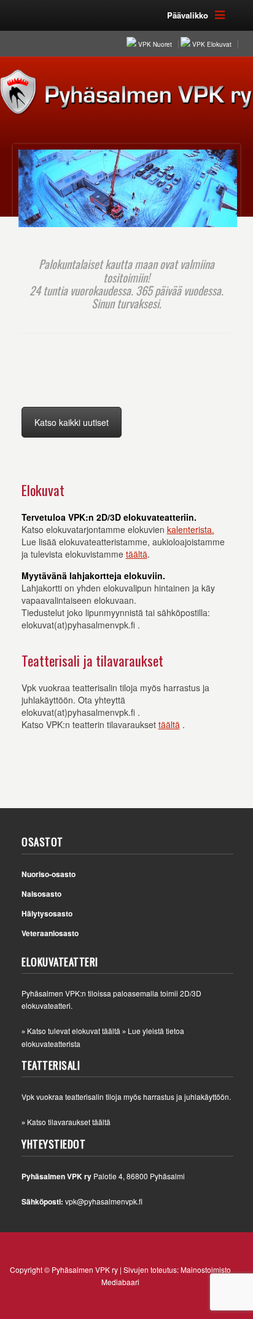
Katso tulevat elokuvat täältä (73, 1030)
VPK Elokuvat (212, 44)
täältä (136, 554)
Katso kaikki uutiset (71, 422)
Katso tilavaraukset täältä (69, 1122)
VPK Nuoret (155, 44)
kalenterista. (190, 529)
